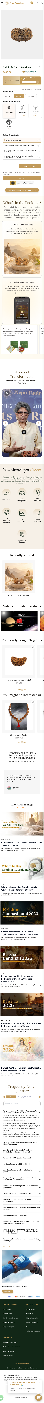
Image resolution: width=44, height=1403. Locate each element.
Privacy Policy (7, 1313)
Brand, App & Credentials (24, 1097)
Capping (8, 128)
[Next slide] (24, 689)
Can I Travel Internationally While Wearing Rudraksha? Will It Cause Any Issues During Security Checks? (20, 1231)
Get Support (7, 1291)
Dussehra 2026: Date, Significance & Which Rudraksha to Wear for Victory (21, 1024)
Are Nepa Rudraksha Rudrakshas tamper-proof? (20, 1171)
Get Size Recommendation (33, 1331)
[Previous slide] (20, 689)
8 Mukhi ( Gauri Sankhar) (18, 596)
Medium (19, 96)
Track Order (29, 1313)
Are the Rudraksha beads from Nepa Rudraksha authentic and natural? (17, 1151)
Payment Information (32, 1322)
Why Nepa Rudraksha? (10, 1342)
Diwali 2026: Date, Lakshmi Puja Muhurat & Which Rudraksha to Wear (21, 1069)
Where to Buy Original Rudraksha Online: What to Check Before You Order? (19, 888)
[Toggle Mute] (7, 393)
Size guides (37, 89)
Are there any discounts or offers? (17, 1193)
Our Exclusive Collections (10, 1318)
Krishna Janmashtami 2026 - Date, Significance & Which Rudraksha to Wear (20, 933)
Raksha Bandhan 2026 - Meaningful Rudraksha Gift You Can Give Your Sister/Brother (17, 979)
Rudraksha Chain (35, 113)
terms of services (33, 172)
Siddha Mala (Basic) (18, 735)
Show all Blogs (22, 808)
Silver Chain (22, 114)
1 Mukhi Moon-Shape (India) (19, 680)
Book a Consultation (9, 1322)
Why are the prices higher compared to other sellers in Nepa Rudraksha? (21, 1179)
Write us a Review (8, 1351)
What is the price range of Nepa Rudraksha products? (20, 1186)
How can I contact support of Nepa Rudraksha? (17, 1200)
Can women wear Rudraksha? (15, 1215)
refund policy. (7, 174)
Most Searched (11, 1097)
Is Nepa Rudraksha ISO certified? (16, 1164)
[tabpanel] (22, 34)
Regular (8, 96)
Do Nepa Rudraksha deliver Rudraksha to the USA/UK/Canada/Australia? (21, 1222)
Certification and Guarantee (11, 1347)
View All (5, 1247)
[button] (5, 423)
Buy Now (22, 178)
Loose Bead (9, 114)
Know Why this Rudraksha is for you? (21, 190)
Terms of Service (8, 1355)
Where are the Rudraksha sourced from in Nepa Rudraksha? (20, 1143)
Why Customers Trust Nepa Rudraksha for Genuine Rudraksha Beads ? (20, 1112)
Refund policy (7, 1309)
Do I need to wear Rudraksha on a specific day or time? (21, 1208)
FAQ (27, 1326)
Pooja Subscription (8, 1326)
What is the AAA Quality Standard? (17, 1158)
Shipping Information (32, 1318)
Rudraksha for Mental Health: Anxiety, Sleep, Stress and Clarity (22, 844)
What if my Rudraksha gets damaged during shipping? (21, 1240)
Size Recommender (27, 89)
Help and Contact (31, 1309)
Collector (31, 96)
